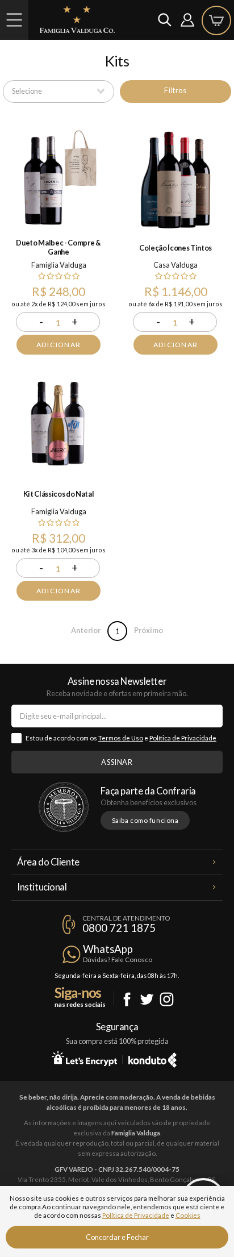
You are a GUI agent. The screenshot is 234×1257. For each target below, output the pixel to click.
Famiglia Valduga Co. (77, 19)
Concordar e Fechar (117, 1237)
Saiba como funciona (145, 820)
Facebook (127, 999)
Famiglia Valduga (58, 264)
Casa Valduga (175, 264)
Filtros (175, 90)
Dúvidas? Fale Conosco (117, 959)
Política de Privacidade (182, 738)
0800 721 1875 (119, 928)
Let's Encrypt (84, 1058)
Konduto (152, 1058)
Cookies (188, 1215)
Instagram (167, 999)
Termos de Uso (120, 738)
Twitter (147, 999)
